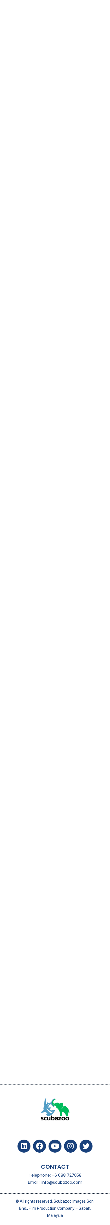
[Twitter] (86, 1146)
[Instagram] (70, 1146)
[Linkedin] (24, 1146)
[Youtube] (55, 1146)
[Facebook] (39, 1146)
